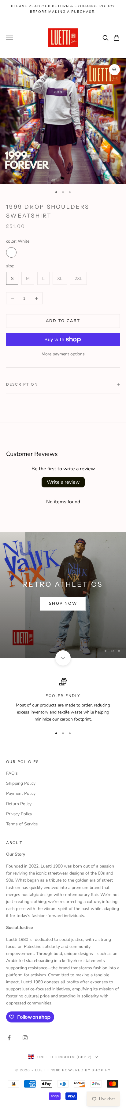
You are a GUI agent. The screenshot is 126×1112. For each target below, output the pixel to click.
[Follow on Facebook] (9, 1038)
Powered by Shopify (86, 1070)
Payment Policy (20, 793)
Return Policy (18, 804)
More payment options (63, 354)
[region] (63, 595)
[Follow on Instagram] (25, 1038)
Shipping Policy (20, 783)
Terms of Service (22, 824)
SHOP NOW (63, 603)
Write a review (63, 482)
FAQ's (12, 773)
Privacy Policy (19, 814)
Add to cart (63, 321)
